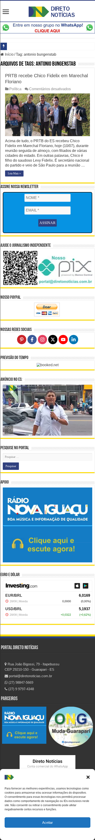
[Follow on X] (52, 339)
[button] (88, 777)
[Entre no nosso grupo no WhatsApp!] (47, 27)
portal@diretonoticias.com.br (30, 676)
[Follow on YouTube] (63, 339)
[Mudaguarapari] (71, 726)
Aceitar (47, 822)
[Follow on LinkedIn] (73, 339)
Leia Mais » (14, 173)
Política (15, 89)
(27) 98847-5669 (20, 682)
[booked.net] (48, 365)
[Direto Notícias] (52, 10)
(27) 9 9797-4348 (20, 689)
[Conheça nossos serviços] (47, 524)
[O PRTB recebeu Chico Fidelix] (47, 114)
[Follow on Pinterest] (21, 339)
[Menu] (5, 12)
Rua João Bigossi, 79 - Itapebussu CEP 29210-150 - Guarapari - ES (32, 666)
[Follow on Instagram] (42, 339)
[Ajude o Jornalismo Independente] (47, 267)
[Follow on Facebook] (32, 339)
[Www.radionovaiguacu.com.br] (24, 725)
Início (9, 54)
